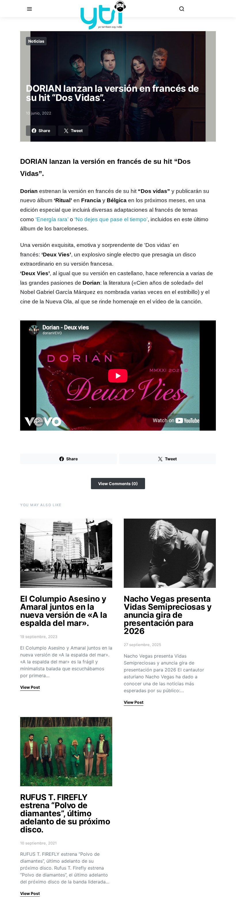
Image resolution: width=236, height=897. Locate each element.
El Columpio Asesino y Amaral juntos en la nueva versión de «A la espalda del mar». (63, 611)
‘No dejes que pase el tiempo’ (111, 219)
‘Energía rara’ (52, 219)
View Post (30, 687)
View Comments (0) (118, 483)
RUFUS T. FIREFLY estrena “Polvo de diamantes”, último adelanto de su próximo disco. (65, 813)
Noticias (36, 41)
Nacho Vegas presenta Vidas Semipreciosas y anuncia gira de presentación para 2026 (168, 615)
